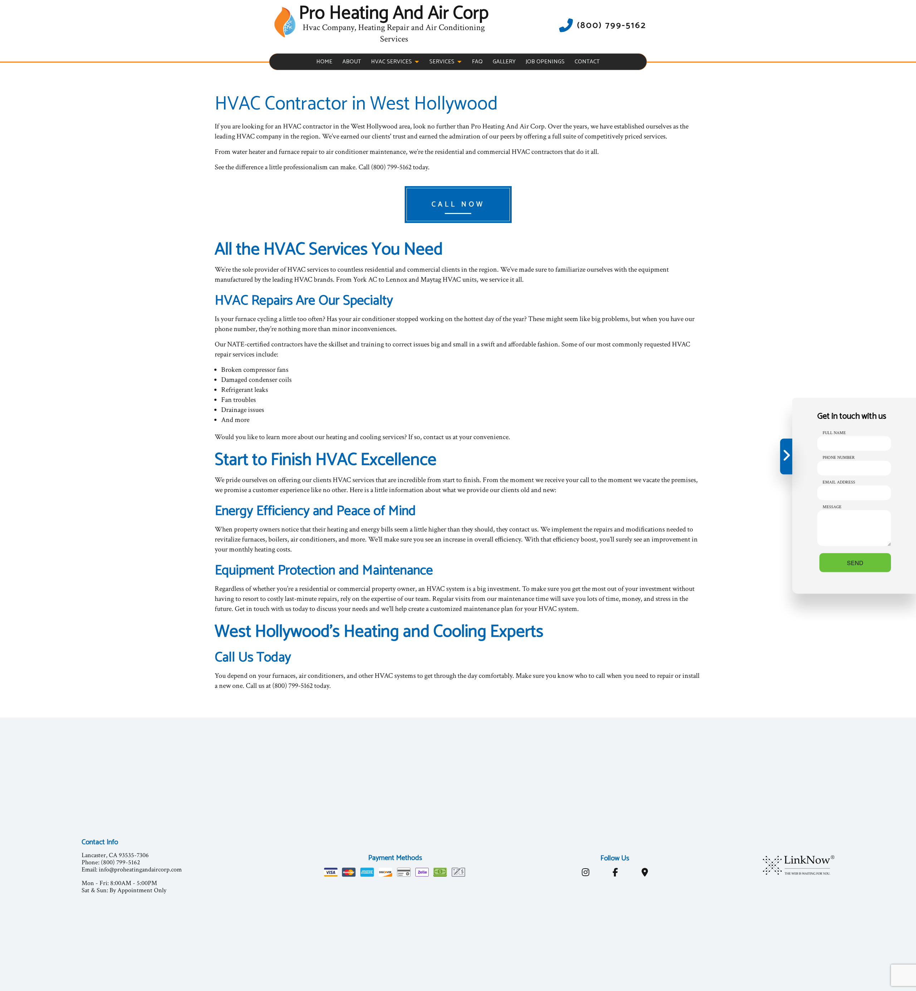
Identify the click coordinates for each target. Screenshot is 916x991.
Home (324, 62)
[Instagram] (585, 874)
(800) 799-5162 (611, 25)
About (351, 62)
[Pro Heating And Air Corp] (284, 22)
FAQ (477, 62)
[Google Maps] (644, 874)
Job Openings (545, 62)
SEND (855, 562)
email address (839, 482)
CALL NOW (458, 204)
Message (832, 506)
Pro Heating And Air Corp (394, 13)
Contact (587, 62)
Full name (834, 432)
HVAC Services (391, 62)
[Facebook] (615, 874)
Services (441, 62)
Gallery (504, 62)
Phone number (839, 457)
